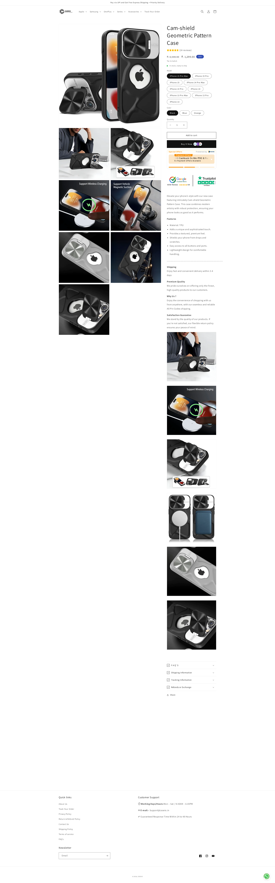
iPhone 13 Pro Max (179, 95)
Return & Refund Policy (69, 819)
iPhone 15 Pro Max (179, 76)
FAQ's (61, 839)
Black (172, 113)
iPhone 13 (174, 102)
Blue (184, 113)
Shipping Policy (66, 829)
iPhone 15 (174, 82)
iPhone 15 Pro (202, 76)
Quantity (170, 119)
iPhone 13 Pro (202, 95)
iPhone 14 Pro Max (196, 82)
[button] (82, 12)
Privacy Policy (65, 814)
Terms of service (66, 834)
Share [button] (172, 695)
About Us (63, 804)
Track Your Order (66, 809)
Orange (197, 113)
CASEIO (140, 876)
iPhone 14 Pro (176, 89)
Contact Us (64, 824)
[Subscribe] (107, 855)
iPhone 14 (195, 89)
